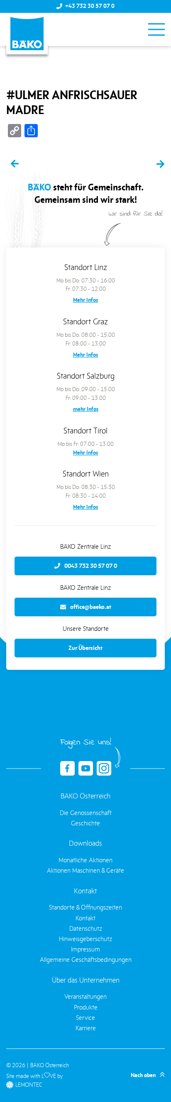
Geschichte (85, 823)
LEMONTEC (28, 1084)
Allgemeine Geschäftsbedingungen (86, 959)
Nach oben (143, 1075)
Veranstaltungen (85, 996)
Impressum (85, 949)
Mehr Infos (85, 300)
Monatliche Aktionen (85, 860)
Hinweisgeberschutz (85, 939)
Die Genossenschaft (86, 813)
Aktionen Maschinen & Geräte (85, 870)
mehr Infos (85, 409)
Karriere (86, 1028)
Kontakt (85, 918)
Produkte (86, 1007)
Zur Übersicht (85, 648)
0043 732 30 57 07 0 (90, 565)
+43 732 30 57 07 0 (90, 6)
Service (85, 1018)
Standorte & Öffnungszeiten (85, 907)
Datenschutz (85, 928)
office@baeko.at (90, 607)
